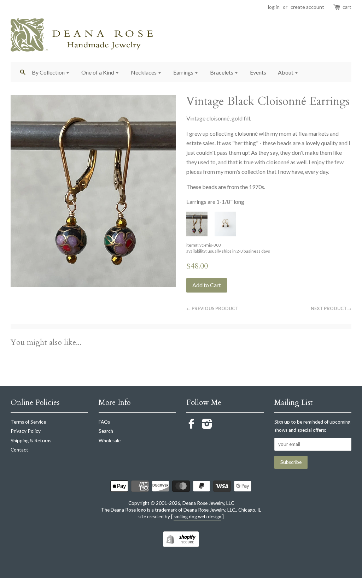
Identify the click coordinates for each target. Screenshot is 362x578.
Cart (347, 7)
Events (258, 72)
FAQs (104, 422)
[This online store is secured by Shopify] (181, 544)
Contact (19, 450)
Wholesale (110, 440)
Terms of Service (28, 422)
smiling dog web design (197, 516)
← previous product (212, 308)
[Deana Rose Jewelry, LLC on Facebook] (191, 426)
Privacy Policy (26, 431)
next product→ (331, 308)
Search (106, 431)
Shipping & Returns (31, 440)
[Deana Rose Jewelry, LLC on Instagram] (207, 426)
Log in (274, 7)
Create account (307, 7)
